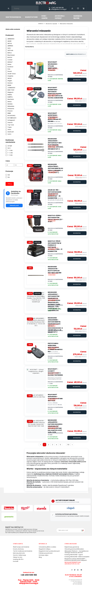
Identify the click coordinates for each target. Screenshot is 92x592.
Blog (40, 557)
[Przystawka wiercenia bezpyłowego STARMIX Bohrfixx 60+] (36, 352)
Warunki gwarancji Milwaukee (74, 549)
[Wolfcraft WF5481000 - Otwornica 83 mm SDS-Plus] (36, 403)
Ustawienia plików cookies (47, 547)
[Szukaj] (8, 8)
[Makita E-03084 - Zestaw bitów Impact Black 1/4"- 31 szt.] (36, 224)
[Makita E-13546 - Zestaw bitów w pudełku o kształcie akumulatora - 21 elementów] (36, 250)
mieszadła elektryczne (77, 462)
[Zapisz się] (83, 530)
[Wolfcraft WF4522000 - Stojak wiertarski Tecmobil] (36, 71)
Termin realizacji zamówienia (22, 551)
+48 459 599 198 (29, 575)
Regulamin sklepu (44, 549)
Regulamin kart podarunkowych (49, 551)
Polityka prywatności (45, 553)
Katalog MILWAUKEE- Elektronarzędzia (77, 557)
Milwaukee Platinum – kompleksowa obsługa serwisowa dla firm (76, 551)
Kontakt (15, 561)
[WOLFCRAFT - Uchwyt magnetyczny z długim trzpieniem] (36, 378)
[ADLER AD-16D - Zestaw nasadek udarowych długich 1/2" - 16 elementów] (36, 198)
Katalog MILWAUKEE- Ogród (74, 555)
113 (68, 445)
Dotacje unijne (43, 555)
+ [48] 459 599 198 (57, 7)
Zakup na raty (17, 557)
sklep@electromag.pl (58, 9)
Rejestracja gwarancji (72, 547)
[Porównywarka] (78, 11)
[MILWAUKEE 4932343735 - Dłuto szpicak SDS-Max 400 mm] (36, 275)
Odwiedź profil (14, 205)
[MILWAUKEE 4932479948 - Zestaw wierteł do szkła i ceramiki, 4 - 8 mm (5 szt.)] (36, 173)
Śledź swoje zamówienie (21, 547)
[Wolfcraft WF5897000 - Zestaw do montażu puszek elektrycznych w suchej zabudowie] (36, 96)
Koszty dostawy (18, 549)
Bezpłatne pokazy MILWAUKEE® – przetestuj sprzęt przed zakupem (76, 559)
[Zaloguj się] (72, 11)
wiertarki (64, 462)
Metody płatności (19, 553)
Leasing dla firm (18, 559)
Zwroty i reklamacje (19, 555)
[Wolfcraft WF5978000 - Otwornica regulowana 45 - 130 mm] (36, 122)
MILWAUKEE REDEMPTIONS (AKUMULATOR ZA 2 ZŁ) (73, 563)
